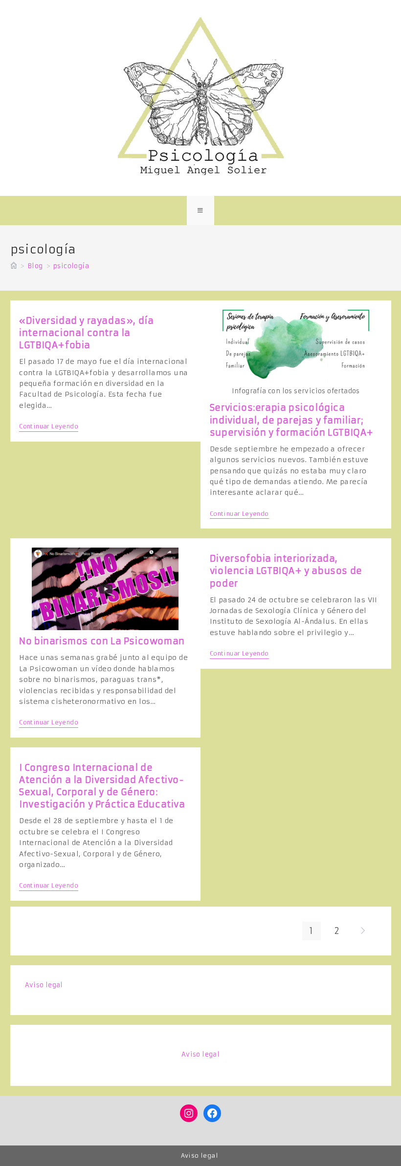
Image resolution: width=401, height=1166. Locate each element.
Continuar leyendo (48, 427)
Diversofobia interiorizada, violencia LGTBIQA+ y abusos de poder (286, 571)
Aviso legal (44, 985)
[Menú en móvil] (200, 210)
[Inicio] (13, 266)
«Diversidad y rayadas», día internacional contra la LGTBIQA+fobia (86, 333)
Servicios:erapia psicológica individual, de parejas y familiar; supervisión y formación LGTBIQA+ (292, 420)
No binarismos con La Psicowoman (102, 641)
